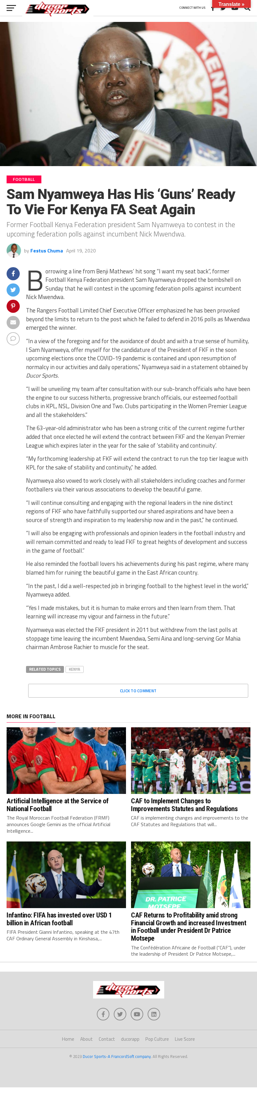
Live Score (185, 1039)
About (86, 1039)
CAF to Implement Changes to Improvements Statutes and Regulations (184, 805)
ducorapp (130, 1039)
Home (68, 1039)
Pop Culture (157, 1039)
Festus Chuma (46, 250)
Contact (107, 1039)
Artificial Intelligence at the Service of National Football (58, 805)
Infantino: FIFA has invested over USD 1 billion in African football (59, 919)
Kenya (74, 669)
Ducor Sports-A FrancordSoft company (117, 1056)
